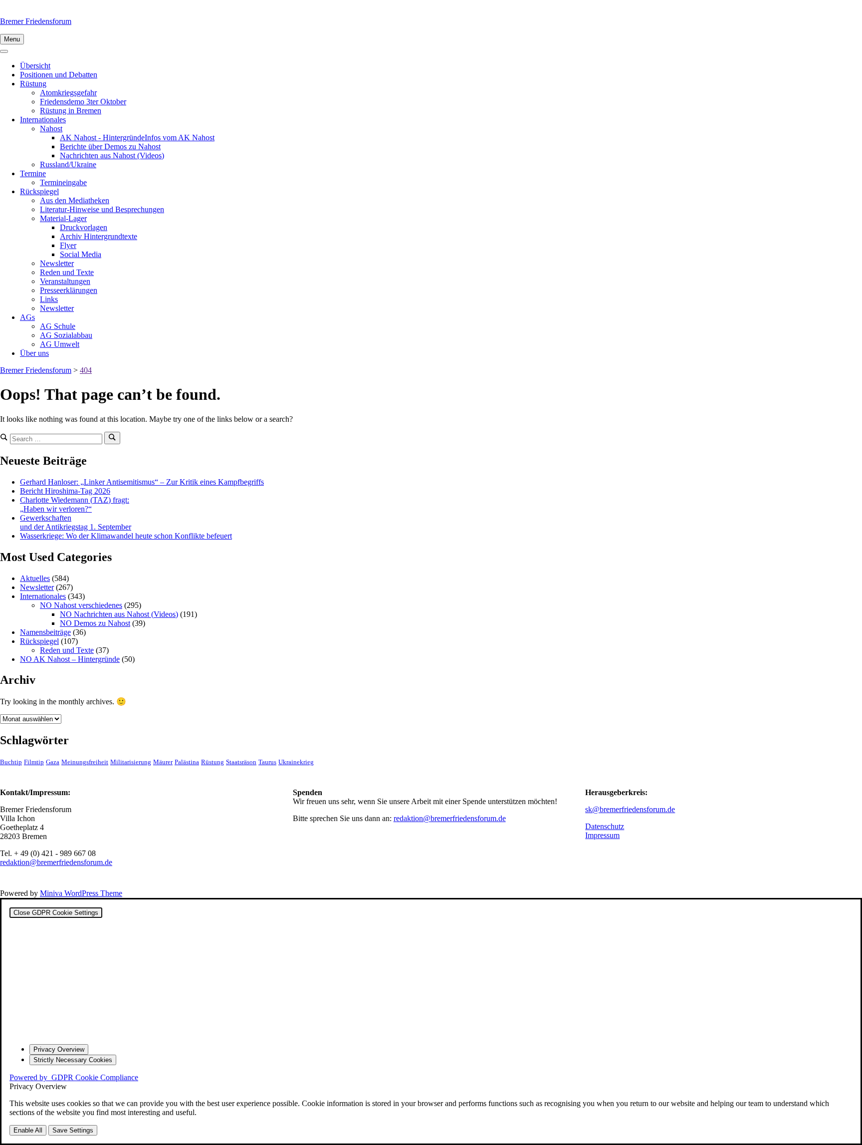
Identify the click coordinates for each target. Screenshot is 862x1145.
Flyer (68, 245)
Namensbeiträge (45, 632)
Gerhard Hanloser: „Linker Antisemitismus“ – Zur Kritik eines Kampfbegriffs (142, 482)
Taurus (267, 762)
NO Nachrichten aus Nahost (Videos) (119, 614)
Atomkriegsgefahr (68, 92)
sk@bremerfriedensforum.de (630, 809)
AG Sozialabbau (66, 335)
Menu (12, 39)
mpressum (604, 835)
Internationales (43, 119)
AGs (27, 317)
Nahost (51, 128)
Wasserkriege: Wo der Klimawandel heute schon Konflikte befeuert (126, 536)
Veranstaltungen (65, 281)
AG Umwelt (59, 344)
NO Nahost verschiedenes (81, 605)
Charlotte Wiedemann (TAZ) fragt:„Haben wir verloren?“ (74, 504)
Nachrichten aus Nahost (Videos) (112, 155)
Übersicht (35, 65)
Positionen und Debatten (58, 74)
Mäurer (163, 762)
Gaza (52, 762)
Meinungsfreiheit (84, 762)
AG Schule (57, 326)
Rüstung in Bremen (70, 110)
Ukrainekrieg (296, 762)
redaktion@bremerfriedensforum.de (56, 862)
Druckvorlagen (83, 227)
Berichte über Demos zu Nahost (110, 146)
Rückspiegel (39, 191)
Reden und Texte (67, 272)
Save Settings (72, 1130)
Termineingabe (63, 182)
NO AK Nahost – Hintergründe (70, 659)
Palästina (187, 762)
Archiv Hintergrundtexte (98, 236)
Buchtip (11, 762)
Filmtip (34, 762)
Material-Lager (63, 218)
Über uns (34, 353)
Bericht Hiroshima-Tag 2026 (65, 491)
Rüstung (33, 83)
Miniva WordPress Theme (81, 893)
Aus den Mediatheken (74, 200)
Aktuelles (35, 578)
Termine (33, 173)
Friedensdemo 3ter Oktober (83, 101)
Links (49, 299)
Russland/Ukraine (68, 164)
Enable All (27, 1130)
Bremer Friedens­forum (35, 21)
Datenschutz (604, 826)
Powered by (73, 1077)
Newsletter (57, 263)
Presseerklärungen (68, 290)
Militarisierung (130, 762)
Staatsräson (241, 762)
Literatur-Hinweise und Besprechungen (102, 209)
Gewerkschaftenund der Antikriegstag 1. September (75, 522)
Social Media (80, 254)
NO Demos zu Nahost (95, 623)
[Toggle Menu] (4, 51)
